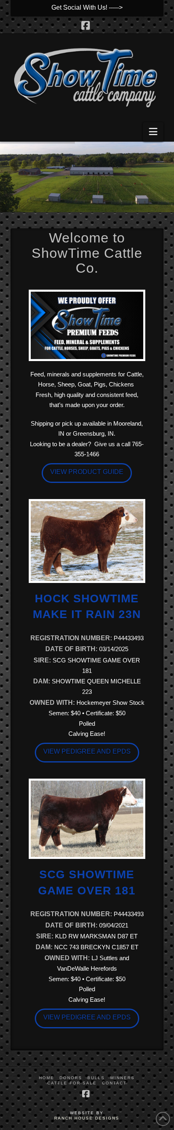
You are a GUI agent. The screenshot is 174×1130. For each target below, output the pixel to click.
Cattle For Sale (72, 1083)
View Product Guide (86, 471)
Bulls (96, 1078)
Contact (114, 1083)
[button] (153, 131)
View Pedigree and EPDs (87, 751)
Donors (70, 1078)
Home (46, 1078)
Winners (122, 1078)
